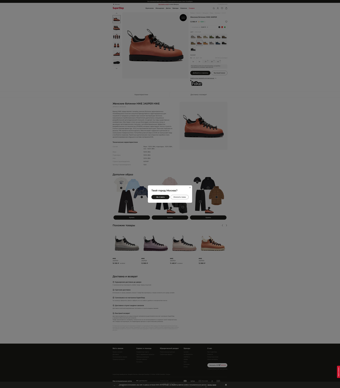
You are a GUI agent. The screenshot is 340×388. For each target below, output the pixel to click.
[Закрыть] (190, 187)
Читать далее (212, 385)
